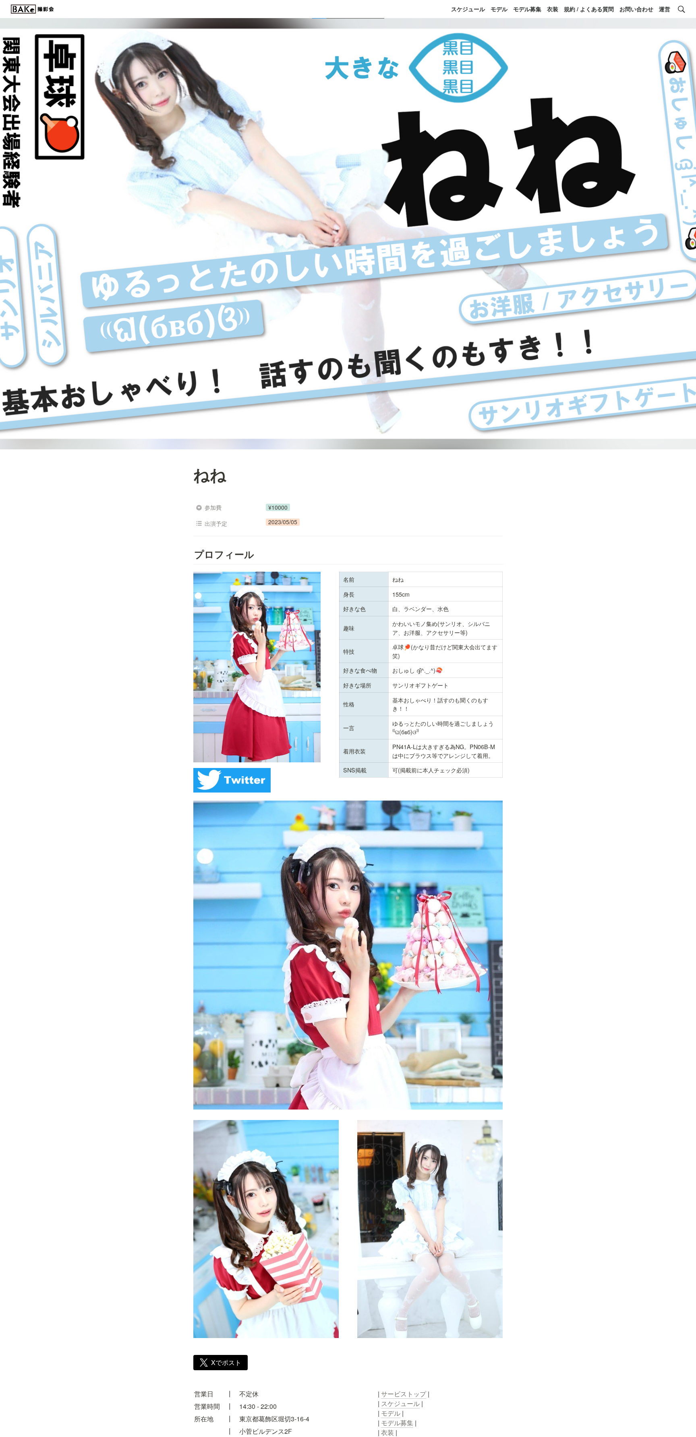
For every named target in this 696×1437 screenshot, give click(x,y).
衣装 (552, 9)
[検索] (681, 9)
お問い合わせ (636, 9)
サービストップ (403, 1393)
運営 (664, 9)
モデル (499, 9)
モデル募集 (527, 9)
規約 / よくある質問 (589, 9)
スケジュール (468, 9)
